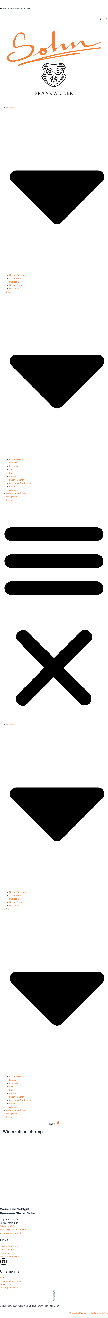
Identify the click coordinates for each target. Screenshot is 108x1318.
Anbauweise (15, 278)
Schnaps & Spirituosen (20, 483)
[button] (54, 614)
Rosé (11, 473)
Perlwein (13, 476)
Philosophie (14, 282)
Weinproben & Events (16, 493)
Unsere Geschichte (18, 275)
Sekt (11, 469)
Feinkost (13, 486)
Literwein (13, 466)
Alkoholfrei (14, 490)
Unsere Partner (16, 285)
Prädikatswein (16, 459)
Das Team (14, 288)
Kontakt (10, 500)
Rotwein (13, 463)
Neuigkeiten (11, 496)
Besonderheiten (16, 480)
